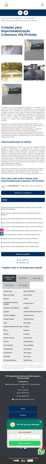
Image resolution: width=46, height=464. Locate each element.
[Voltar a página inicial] (6, 4)
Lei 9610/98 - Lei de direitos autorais (13, 368)
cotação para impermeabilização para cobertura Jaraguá (20, 242)
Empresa (23, 415)
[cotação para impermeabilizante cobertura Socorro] (11, 72)
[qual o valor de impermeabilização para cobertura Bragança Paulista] (34, 50)
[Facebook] (25, 448)
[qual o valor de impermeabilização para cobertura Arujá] (11, 94)
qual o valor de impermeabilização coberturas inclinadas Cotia (22, 230)
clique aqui (24, 186)
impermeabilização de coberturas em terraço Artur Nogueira (21, 234)
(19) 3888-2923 (13, 186)
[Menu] (42, 4)
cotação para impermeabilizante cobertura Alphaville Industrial (22, 219)
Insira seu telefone (25, 432)
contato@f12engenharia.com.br (23, 399)
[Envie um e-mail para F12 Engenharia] (25, 12)
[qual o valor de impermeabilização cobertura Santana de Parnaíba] (11, 50)
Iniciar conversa (25, 443)
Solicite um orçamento (23, 193)
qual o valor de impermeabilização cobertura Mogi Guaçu (20, 246)
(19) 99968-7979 (23, 263)
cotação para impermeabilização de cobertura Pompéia (20, 238)
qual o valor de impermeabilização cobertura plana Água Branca (22, 227)
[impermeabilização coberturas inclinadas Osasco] (34, 72)
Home (23, 409)
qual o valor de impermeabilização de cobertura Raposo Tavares (23, 223)
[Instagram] (21, 448)
